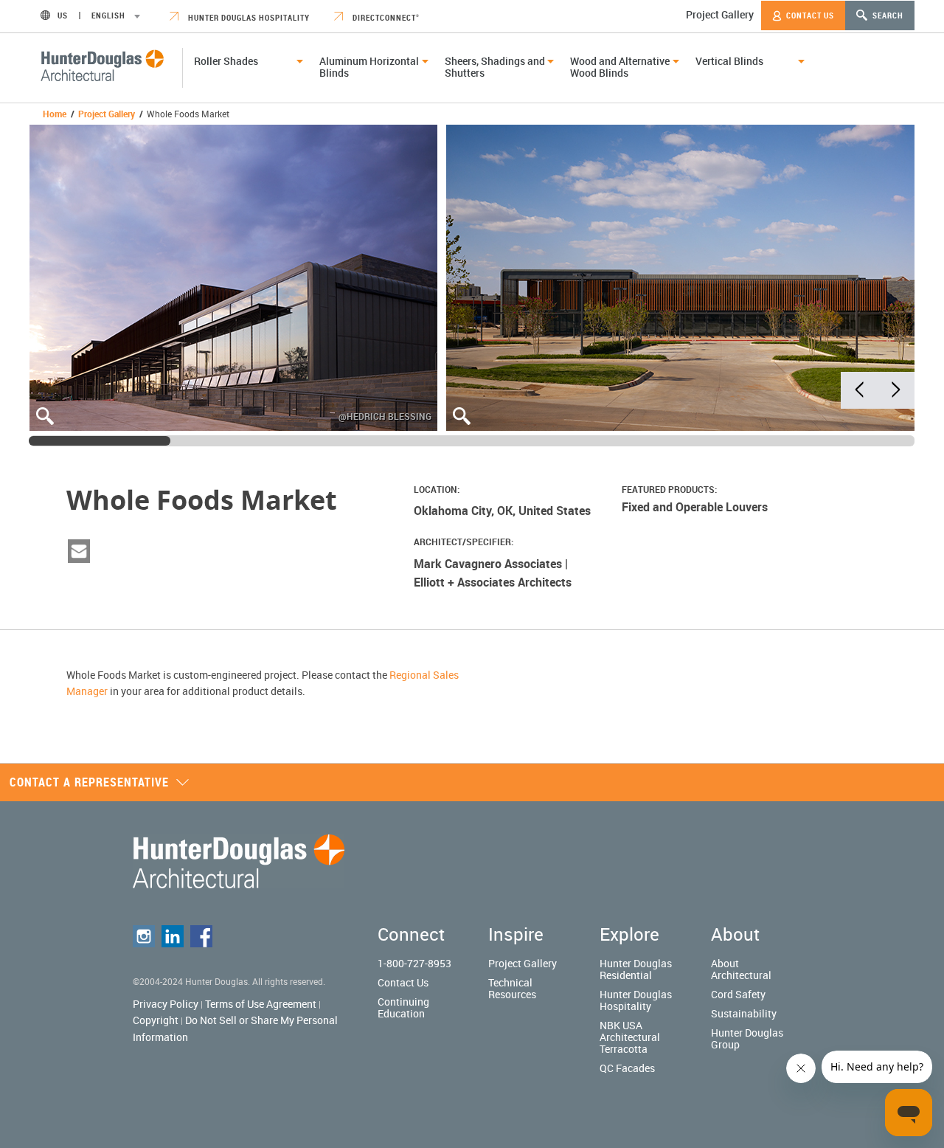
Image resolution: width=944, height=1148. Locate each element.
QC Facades (627, 1068)
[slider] (99, 441)
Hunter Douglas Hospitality (248, 17)
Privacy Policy (165, 1004)
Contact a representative (89, 782)
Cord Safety (738, 994)
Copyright (155, 1020)
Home (54, 114)
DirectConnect (385, 17)
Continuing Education (403, 1007)
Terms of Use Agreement (260, 1004)
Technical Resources (512, 988)
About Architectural (741, 969)
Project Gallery (720, 14)
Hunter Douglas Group (747, 1038)
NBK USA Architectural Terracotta (630, 1037)
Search (886, 15)
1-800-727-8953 (414, 963)
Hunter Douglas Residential (636, 969)
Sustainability (744, 1013)
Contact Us (809, 15)
